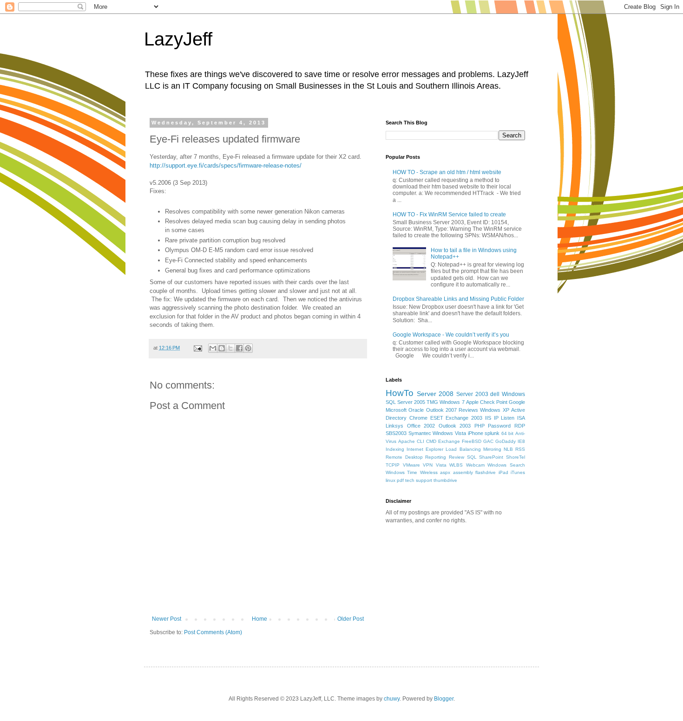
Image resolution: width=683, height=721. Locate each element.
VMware (411, 465)
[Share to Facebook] (239, 348)
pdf (400, 480)
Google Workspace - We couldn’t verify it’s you (451, 334)
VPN (428, 465)
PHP (479, 426)
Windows (513, 394)
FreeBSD (471, 441)
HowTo (400, 393)
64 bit (507, 433)
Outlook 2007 (441, 410)
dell (494, 394)
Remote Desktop (404, 457)
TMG (432, 402)
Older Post (350, 619)
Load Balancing (463, 449)
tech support (418, 480)
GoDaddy (505, 441)
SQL (472, 457)
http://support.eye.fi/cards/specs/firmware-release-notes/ (226, 165)
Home (259, 619)
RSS (520, 449)
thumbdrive (445, 480)
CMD (431, 441)
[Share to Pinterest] (248, 348)
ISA (521, 418)
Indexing (395, 449)
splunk (492, 433)
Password (499, 426)
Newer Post (166, 619)
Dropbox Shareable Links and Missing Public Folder (458, 299)
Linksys (394, 426)
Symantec (419, 433)
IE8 (521, 441)
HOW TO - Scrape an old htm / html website (447, 172)
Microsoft (396, 410)
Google (517, 402)
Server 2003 (472, 394)
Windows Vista (449, 433)
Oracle (416, 410)
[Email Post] (197, 348)
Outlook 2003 (455, 426)
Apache (406, 441)
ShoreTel (515, 457)
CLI (420, 441)
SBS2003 (396, 433)
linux (390, 480)
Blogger (443, 698)
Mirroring (492, 449)
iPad (503, 472)
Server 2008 (435, 393)
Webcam (475, 465)
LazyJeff (178, 39)
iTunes (518, 472)
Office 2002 (421, 426)
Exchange (449, 441)
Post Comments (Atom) (213, 632)
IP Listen (504, 418)
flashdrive (485, 472)
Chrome (418, 418)
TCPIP (393, 465)
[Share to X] (230, 348)
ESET (436, 418)
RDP (519, 426)
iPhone (475, 433)
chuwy (392, 698)
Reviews (468, 410)
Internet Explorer (425, 449)
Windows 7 (452, 402)
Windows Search (506, 465)
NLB (508, 449)
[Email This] (212, 348)
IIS (488, 418)
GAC (488, 441)
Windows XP (494, 410)
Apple (472, 402)
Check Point (493, 402)
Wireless (429, 472)
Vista (441, 465)
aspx (445, 472)
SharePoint (491, 457)
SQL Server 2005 (405, 402)
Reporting (435, 457)
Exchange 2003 (464, 418)
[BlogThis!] (221, 348)
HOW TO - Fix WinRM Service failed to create (449, 214)
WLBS (456, 465)
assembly (463, 472)
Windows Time (401, 472)
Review (456, 457)
